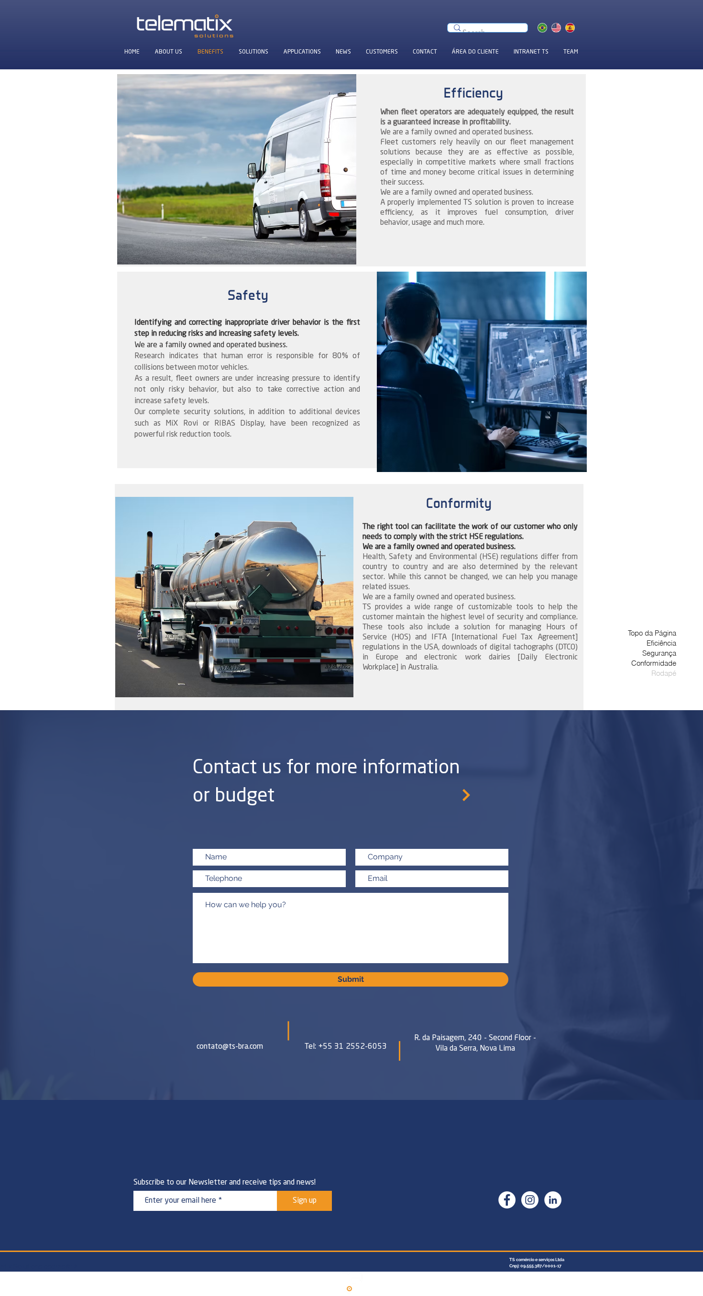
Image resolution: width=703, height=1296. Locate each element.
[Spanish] (570, 28)
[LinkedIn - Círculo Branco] (552, 1199)
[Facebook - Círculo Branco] (507, 1199)
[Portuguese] (542, 28)
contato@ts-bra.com (230, 1047)
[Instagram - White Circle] (529, 1199)
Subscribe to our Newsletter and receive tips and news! (224, 1182)
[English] (556, 28)
